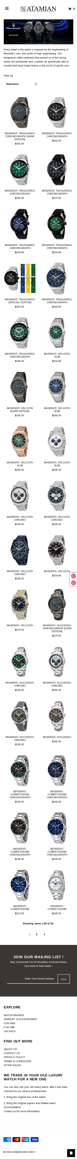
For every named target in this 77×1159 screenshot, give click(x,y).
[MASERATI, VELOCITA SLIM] (57, 333)
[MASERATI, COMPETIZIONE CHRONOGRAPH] (20, 771)
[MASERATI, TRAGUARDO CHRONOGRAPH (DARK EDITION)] (20, 112)
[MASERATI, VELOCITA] (57, 550)
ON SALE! (10, 1031)
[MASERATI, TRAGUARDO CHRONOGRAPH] (57, 112)
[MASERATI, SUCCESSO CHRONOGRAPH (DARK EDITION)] (57, 604)
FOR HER (9, 1023)
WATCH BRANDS (14, 1015)
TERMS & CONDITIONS (17, 1061)
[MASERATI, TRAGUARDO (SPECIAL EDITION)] (20, 278)
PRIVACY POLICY (14, 1057)
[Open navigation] (7, 9)
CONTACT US (12, 1053)
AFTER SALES (12, 1065)
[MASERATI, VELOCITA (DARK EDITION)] (20, 387)
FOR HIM (9, 1027)
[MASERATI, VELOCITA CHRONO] (20, 496)
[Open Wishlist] (71, 1153)
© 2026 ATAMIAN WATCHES (19, 1152)
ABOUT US (10, 1049)
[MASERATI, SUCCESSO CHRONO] (20, 662)
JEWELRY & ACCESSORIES (20, 1019)
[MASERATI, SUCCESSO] (57, 716)
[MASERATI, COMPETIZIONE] (20, 885)
